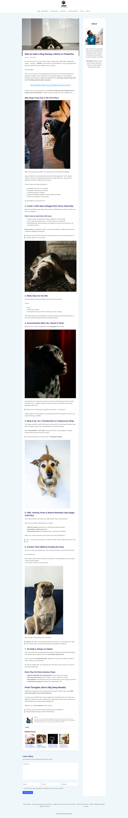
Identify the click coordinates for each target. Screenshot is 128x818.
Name (25, 784)
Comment (26, 764)
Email (45, 784)
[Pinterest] (26, 727)
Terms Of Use (27, 804)
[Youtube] (28, 727)
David (27, 57)
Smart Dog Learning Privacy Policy (42, 804)
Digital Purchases (45, 806)
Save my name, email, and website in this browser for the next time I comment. (44, 788)
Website (64, 784)
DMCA (91, 804)
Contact (86, 806)
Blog (38, 11)
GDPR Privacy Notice (82, 804)
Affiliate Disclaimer (99, 804)
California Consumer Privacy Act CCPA (64, 804)
